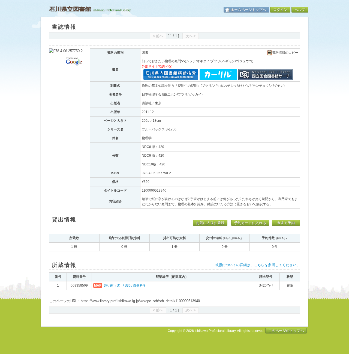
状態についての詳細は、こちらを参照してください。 (257, 265)
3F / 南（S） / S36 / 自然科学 (125, 285)
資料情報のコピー (285, 53)
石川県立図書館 (70, 9)
